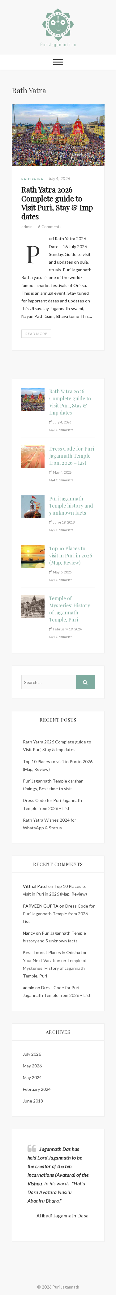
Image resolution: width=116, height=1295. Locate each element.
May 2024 (32, 1077)
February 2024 (37, 1089)
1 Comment (62, 580)
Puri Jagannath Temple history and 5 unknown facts (71, 505)
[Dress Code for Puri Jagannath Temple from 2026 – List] (33, 448)
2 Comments (63, 530)
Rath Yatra (32, 179)
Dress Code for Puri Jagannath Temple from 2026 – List (71, 455)
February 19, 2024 (67, 629)
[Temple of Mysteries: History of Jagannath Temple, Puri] (33, 598)
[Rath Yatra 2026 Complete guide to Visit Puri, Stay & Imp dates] (58, 135)
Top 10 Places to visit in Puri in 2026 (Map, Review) (70, 555)
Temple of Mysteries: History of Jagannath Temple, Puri (55, 968)
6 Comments (49, 226)
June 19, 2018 (63, 522)
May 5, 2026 (61, 572)
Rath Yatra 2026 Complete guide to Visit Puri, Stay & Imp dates (57, 202)
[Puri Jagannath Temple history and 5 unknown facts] (33, 498)
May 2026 (32, 1065)
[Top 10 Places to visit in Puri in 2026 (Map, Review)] (33, 548)
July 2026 (32, 1054)
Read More (36, 334)
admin (27, 226)
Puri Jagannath (66, 1287)
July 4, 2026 (59, 178)
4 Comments (63, 480)
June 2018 (33, 1100)
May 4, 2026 (61, 472)
